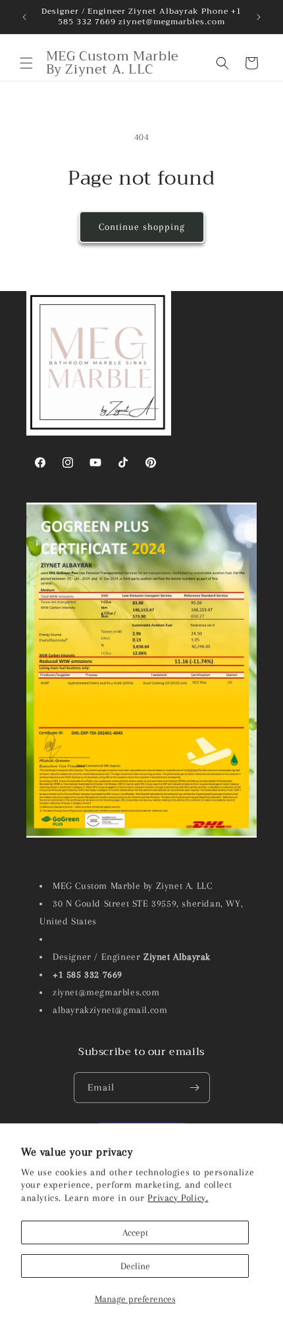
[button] (26, 63)
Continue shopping (142, 226)
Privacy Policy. (177, 1197)
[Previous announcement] (24, 17)
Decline (135, 1266)
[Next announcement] (258, 17)
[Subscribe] (194, 1087)
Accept (135, 1232)
